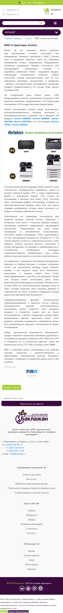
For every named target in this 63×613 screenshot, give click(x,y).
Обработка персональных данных (31, 484)
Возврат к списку (12, 387)
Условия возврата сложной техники (31, 493)
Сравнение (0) (12, 14)
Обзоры (31, 519)
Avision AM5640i (41, 118)
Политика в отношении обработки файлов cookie (31, 488)
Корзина (56, 9)
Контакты (31, 533)
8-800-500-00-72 (14, 444)
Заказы (31, 551)
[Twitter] (35, 371)
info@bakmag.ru (17, 454)
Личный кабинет (31, 555)
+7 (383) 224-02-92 (13, 448)
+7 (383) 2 (10, 451)
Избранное (31, 515)
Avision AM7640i (22, 121)
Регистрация (31, 564)
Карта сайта (30, 503)
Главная (31, 510)
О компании (31, 529)
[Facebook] (31, 371)
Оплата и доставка (31, 475)
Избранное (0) (12, 10)
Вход (31, 560)
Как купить (31, 479)
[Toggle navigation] (55, 23)
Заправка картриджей (31, 524)
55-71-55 (19, 451)
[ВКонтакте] (28, 371)
